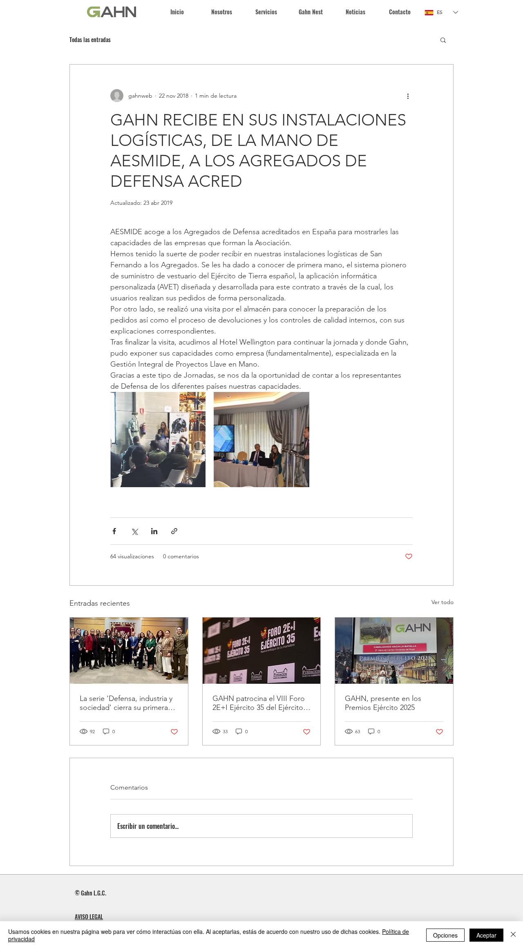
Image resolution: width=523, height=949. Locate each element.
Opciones (445, 935)
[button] (266, 12)
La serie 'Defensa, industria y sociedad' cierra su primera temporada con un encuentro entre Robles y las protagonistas (128, 703)
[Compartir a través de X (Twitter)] (134, 531)
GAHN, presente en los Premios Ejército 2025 (383, 703)
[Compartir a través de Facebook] (114, 531)
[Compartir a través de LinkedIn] (154, 531)
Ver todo (442, 602)
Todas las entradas (90, 40)
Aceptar (486, 935)
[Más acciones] (408, 96)
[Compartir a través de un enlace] (174, 531)
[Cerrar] (513, 935)
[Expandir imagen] (158, 439)
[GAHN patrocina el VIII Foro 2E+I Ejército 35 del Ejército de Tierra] (262, 651)
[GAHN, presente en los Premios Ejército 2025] (394, 651)
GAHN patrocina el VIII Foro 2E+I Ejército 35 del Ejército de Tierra (258, 703)
